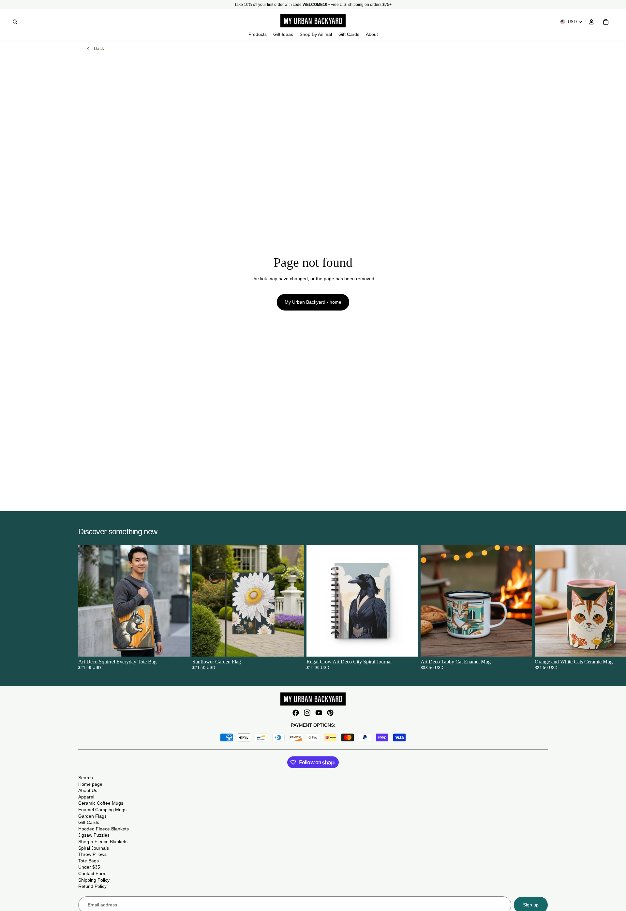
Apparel (86, 796)
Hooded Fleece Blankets (103, 828)
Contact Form (92, 873)
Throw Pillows (92, 854)
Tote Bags (88, 860)
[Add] (294, 647)
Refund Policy (92, 886)
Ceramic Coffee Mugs (100, 803)
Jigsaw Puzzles (94, 835)
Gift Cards (88, 822)
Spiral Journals (93, 848)
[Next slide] (540, 607)
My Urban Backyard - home (313, 302)
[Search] (15, 22)
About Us (87, 790)
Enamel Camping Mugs (102, 809)
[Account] (591, 22)
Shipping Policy (94, 880)
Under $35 (89, 867)
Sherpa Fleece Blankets (102, 841)
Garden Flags (92, 816)
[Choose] (180, 647)
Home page (90, 784)
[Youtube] (319, 713)
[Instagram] (307, 713)
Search (85, 777)
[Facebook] (296, 713)
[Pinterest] (330, 713)
